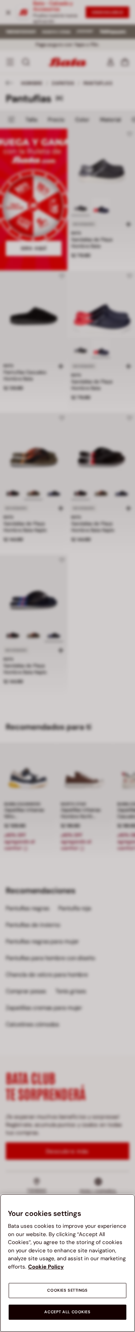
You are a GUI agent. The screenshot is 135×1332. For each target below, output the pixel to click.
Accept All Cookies (67, 1312)
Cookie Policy (46, 1266)
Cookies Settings (67, 1290)
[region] (67, 1263)
